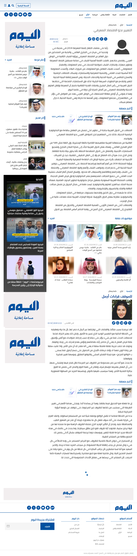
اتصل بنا (101, 532)
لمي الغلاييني (69, 323)
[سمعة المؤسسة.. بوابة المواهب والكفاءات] (90, 265)
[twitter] (11, 14)
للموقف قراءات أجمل (117, 295)
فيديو (81, 14)
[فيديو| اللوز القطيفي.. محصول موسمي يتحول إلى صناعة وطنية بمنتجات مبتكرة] (25, 195)
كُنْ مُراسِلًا (100, 524)
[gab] (30, 14)
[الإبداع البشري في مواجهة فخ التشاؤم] (36, 89)
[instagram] (16, 14)
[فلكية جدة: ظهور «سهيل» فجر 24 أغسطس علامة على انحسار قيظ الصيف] (36, 130)
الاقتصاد (122, 14)
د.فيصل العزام (65, 40)
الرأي (87, 14)
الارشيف (101, 528)
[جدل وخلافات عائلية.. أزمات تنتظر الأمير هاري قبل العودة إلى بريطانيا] (36, 163)
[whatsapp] (93, 39)
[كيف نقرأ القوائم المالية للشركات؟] (36, 105)
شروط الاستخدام (73, 532)
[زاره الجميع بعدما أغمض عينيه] (119, 233)
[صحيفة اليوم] (123, 5)
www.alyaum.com (90, 553)
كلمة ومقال (112, 24)
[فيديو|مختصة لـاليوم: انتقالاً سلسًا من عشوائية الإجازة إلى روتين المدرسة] (25, 267)
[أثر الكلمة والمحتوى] (119, 265)
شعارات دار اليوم (98, 540)
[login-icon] (9, 5)
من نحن (76, 524)
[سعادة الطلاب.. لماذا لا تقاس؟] (61, 265)
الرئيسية (129, 24)
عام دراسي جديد (58, 116)
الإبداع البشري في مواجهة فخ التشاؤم (85, 118)
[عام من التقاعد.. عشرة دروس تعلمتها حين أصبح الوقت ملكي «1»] (90, 233)
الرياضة (95, 14)
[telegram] (97, 39)
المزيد (52, 218)
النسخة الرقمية (23, 5)
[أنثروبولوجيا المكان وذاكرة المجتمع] (61, 233)
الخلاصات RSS (99, 544)
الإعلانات (101, 536)
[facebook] (6, 14)
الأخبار (130, 14)
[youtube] (20, 14)
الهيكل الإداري (74, 528)
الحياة (114, 14)
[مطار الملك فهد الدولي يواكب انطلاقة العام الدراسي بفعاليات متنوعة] (36, 147)
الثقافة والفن (105, 14)
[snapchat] (25, 14)
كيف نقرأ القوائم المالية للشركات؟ (114, 118)
